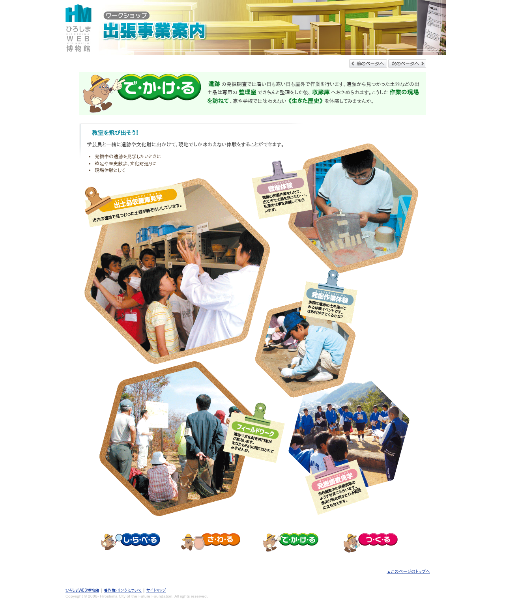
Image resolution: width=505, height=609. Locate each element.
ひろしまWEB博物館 (82, 590)
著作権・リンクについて (123, 590)
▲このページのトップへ (408, 571)
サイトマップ (156, 590)
